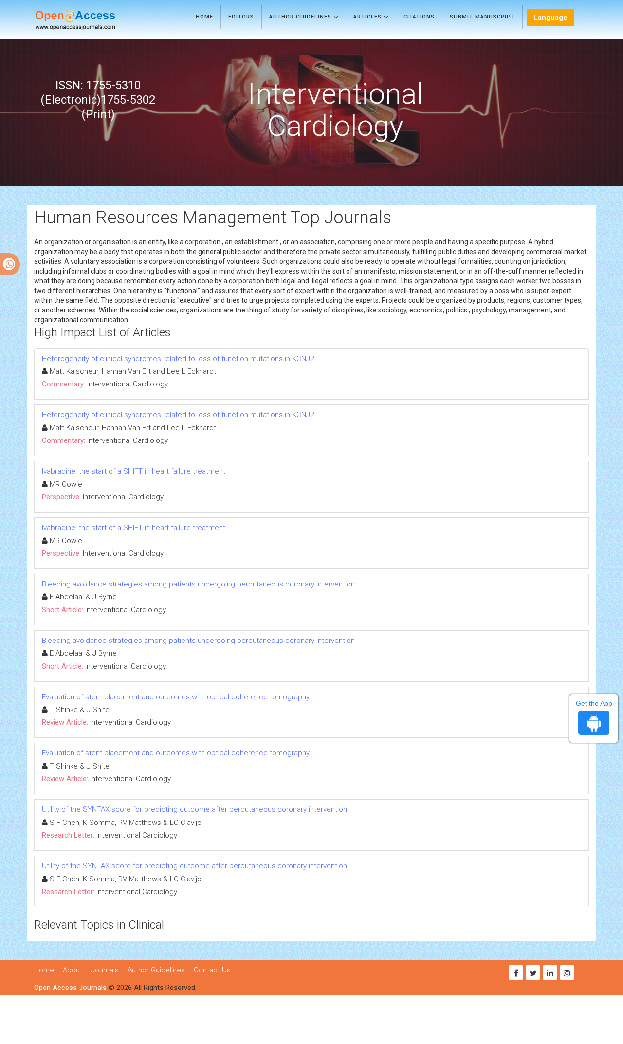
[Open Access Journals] (89, 19)
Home (204, 17)
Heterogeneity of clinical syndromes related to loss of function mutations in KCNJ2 (178, 358)
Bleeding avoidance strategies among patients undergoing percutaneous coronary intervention (198, 584)
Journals (105, 970)
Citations (419, 17)
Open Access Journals (70, 987)
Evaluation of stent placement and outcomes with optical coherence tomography (176, 697)
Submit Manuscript (482, 17)
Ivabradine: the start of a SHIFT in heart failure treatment (133, 471)
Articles (368, 17)
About (72, 970)
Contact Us (212, 970)
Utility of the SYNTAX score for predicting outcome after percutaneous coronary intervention (194, 809)
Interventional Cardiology (127, 384)
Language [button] (550, 17)
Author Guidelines (301, 17)
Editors (241, 17)
